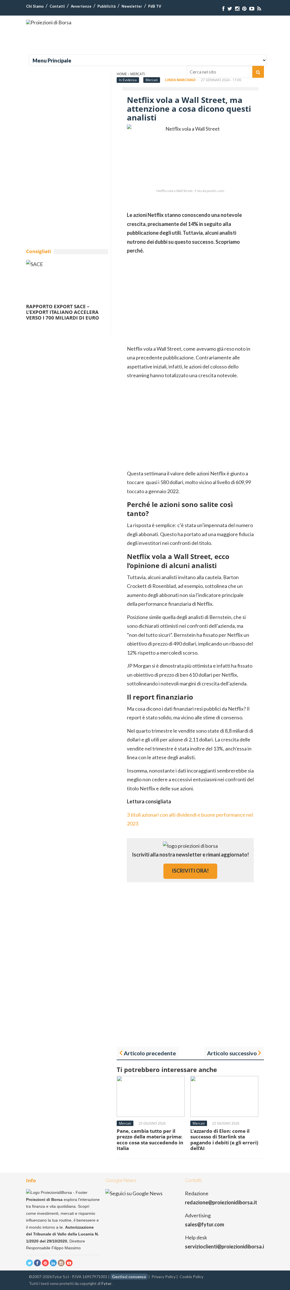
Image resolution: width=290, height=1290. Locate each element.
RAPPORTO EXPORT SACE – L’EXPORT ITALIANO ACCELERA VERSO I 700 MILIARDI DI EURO (62, 312)
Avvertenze (81, 6)
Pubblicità (106, 6)
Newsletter (131, 6)
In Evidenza (128, 79)
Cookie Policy (191, 1276)
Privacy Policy (164, 1276)
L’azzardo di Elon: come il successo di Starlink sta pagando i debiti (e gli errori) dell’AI (224, 1139)
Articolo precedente (150, 1053)
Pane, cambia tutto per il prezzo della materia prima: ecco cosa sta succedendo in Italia (150, 1139)
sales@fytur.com (204, 1224)
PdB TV (154, 6)
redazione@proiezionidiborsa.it (221, 1202)
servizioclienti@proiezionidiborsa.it (225, 1246)
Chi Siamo (35, 6)
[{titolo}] (223, 8)
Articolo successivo (232, 1053)
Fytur (106, 1283)
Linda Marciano (180, 79)
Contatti (57, 6)
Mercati (152, 79)
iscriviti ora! (190, 871)
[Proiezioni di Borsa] (48, 22)
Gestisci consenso (129, 1276)
